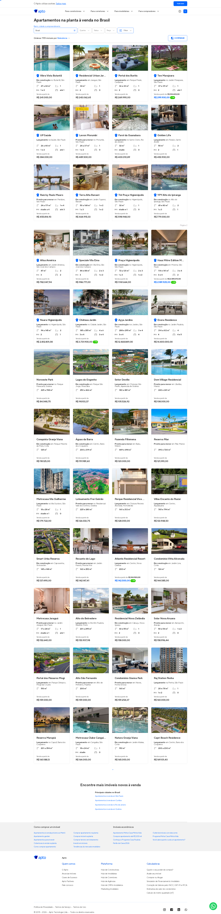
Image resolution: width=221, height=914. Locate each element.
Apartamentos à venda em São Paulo (109, 796)
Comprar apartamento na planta (85, 833)
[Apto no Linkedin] (179, 909)
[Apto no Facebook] (171, 909)
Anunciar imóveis (69, 873)
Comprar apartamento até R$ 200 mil (127, 836)
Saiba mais (61, 3)
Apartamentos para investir (44, 840)
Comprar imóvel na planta (83, 836)
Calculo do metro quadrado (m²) (160, 893)
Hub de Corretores (109, 877)
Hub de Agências (108, 881)
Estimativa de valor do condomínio (161, 889)
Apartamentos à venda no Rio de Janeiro (110, 805)
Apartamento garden (42, 836)
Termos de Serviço (63, 907)
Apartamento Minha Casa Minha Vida (127, 833)
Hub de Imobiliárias (109, 873)
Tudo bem (180, 4)
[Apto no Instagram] (164, 909)
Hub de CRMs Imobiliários (112, 885)
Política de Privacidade (43, 907)
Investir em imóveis (80, 843)
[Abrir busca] (185, 11)
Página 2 (183, 225)
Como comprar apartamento (45, 847)
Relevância (62, 38)
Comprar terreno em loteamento (85, 840)
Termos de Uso (79, 907)
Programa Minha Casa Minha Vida (165, 836)
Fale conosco (67, 885)
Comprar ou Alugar (155, 877)
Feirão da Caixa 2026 (121, 843)
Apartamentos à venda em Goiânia (108, 809)
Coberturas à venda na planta (45, 843)
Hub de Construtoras (110, 870)
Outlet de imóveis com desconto (165, 833)
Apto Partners (68, 881)
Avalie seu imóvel (154, 873)
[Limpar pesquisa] (75, 30)
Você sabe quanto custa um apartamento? (169, 840)
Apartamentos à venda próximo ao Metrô (49, 833)
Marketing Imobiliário (109, 889)
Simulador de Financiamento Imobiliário (163, 881)
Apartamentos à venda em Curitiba (108, 800)
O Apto (65, 870)
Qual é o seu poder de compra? (160, 870)
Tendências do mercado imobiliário (86, 847)
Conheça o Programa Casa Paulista (126, 840)
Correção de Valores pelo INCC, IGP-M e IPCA (167, 885)
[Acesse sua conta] (179, 11)
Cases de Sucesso (69, 877)
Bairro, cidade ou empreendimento (47, 26)
